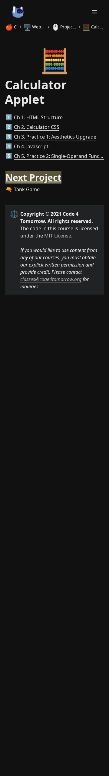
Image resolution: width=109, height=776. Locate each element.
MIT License (57, 235)
